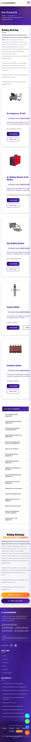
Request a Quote (14, 595)
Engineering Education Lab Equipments (15, 694)
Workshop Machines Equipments (11, 17)
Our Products (11, 16)
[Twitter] (15, 645)
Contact (5, 669)
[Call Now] (27, 715)
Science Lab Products (9, 703)
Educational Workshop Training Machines (15, 690)
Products (5, 663)
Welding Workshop (7, 19)
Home (3, 16)
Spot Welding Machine (15, 243)
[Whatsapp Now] (27, 721)
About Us (5, 659)
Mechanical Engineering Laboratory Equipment (14, 698)
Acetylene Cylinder (14, 365)
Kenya (20, 731)
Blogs (4, 666)
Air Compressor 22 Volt (16, 113)
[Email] (11, 645)
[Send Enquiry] (27, 727)
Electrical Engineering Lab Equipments (14, 717)
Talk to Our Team (16, 601)
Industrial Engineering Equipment (13, 710)
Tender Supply (7, 673)
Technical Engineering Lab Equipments (14, 687)
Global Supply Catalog (22, 631)
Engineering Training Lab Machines (13, 713)
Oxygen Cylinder (13, 307)
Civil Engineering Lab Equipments (13, 683)
